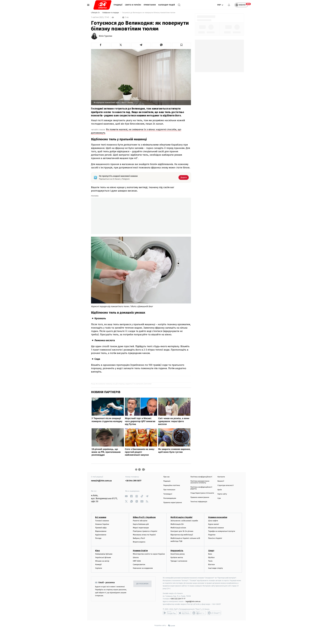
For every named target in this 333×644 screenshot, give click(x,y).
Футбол (211, 557)
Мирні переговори (141, 528)
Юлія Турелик (105, 36)
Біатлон (211, 564)
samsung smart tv (214, 613)
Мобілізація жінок (178, 528)
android (170, 613)
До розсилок (142, 584)
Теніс (210, 561)
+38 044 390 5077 (133, 481)
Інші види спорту (215, 568)
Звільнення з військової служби (184, 521)
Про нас (166, 477)
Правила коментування (199, 497)
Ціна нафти (213, 521)
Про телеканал (169, 490)
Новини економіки (217, 517)
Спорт (211, 550)
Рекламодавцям (169, 498)
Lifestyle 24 (95, 13)
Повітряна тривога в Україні (145, 531)
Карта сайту (222, 494)
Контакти (221, 477)
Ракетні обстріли (140, 521)
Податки (211, 535)
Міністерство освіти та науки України (149, 554)
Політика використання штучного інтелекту (199, 482)
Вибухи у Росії (139, 538)
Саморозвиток (139, 564)
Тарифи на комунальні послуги (221, 531)
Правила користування (172, 502)
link (126, 496)
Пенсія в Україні (215, 538)
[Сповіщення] (229, 5)
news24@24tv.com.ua (101, 481)
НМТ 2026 (137, 561)
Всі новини (100, 517)
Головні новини (102, 521)
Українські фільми (103, 557)
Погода (98, 538)
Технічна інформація (198, 502)
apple (184, 613)
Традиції (118, 5)
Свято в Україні (133, 5)
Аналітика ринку (178, 554)
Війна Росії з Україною (144, 517)
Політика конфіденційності (201, 477)
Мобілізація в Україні (181, 517)
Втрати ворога (139, 542)
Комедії (98, 564)
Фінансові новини (216, 528)
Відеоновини (100, 531)
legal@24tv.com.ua (193, 601)
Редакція (166, 481)
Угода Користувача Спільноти (202, 493)
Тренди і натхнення (179, 561)
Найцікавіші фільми (103, 554)
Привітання (150, 5)
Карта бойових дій (141, 524)
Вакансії (220, 481)
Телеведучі (167, 494)
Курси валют (213, 524)
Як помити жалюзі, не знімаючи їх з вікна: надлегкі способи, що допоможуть (136, 131)
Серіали (98, 568)
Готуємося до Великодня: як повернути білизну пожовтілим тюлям (148, 13)
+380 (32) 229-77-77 (177, 599)
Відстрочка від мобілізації (182, 535)
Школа (136, 557)
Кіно (97, 550)
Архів (219, 490)
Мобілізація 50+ (177, 524)
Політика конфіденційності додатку (201, 488)
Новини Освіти (140, 550)
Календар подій (166, 5)
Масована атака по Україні (144, 535)
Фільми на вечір (102, 561)
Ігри (219, 498)
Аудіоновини (100, 535)
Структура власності (225, 485)
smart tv (199, 613)
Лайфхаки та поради (110, 13)
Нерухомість (177, 550)
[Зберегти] (181, 45)
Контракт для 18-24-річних (182, 531)
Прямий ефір (101, 528)
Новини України (102, 524)
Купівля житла (177, 557)
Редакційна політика (171, 485)
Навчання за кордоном (143, 568)
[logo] (102, 4)
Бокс (210, 554)
